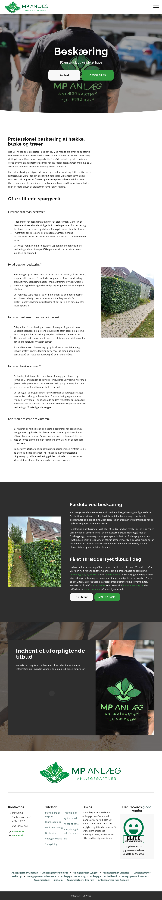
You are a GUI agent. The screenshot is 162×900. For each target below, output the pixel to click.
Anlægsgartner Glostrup (25, 872)
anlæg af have (113, 574)
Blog (66, 838)
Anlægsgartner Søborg (73, 876)
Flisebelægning (53, 821)
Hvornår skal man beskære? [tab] (26, 212)
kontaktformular (92, 589)
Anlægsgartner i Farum (134, 876)
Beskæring (50, 833)
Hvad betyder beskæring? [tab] (25, 264)
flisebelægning (77, 574)
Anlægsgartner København (41, 876)
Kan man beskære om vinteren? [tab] (29, 419)
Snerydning (51, 844)
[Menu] (155, 7)
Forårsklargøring (54, 827)
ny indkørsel (93, 574)
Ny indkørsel (70, 818)
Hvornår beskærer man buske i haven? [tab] (33, 317)
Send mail (17, 835)
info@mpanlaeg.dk (133, 585)
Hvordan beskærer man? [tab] (24, 366)
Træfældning (70, 812)
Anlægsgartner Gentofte (116, 872)
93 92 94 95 (99, 585)
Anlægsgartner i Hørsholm (48, 879)
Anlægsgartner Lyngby (85, 872)
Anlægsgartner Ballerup (55, 872)
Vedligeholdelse (53, 838)
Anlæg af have (71, 823)
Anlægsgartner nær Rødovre (113, 879)
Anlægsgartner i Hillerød (103, 876)
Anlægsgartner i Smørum (80, 879)
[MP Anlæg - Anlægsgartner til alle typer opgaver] (26, 7)
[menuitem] (155, 7)
